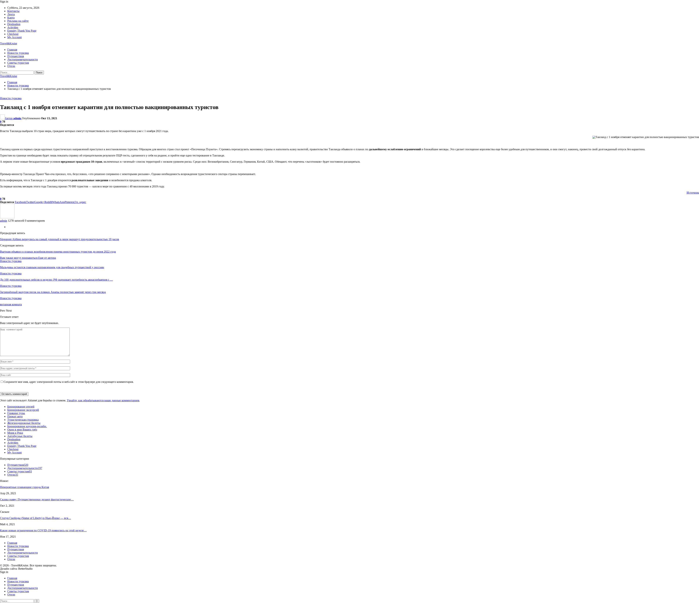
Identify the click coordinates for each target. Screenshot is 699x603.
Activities (12, 27)
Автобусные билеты (19, 436)
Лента (11, 14)
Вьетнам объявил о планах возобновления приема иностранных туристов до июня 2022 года (58, 251)
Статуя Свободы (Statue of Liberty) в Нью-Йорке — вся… (35, 518)
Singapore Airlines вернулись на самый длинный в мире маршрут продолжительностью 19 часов (59, 239)
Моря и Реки (15, 432)
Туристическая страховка (23, 419)
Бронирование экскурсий (23, 409)
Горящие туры (16, 413)
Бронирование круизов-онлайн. (27, 426)
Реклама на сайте (18, 20)
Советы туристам (18, 62)
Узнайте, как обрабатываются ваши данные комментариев (103, 400)
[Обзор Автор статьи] (7, 217)
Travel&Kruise (8, 43)
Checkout (12, 34)
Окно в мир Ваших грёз (22, 429)
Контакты (13, 11)
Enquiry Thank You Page (21, 30)
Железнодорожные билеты (23, 423)
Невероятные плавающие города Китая (24, 487)
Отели (11, 66)
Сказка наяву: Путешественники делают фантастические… (37, 499)
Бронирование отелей (20, 406)
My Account (14, 37)
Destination (13, 24)
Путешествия (15, 56)
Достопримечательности (22, 59)
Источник (693, 192)
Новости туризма (18, 52)
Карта (11, 17)
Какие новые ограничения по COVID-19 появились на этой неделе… (43, 530)
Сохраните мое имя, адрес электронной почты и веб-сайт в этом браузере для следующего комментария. (69, 381)
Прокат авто (15, 416)
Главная (12, 49)
